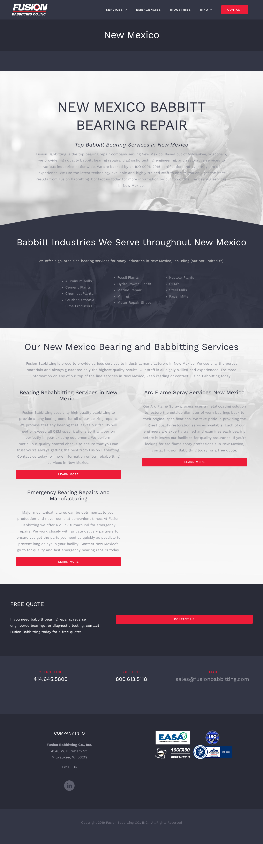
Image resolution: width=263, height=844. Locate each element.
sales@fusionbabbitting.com (212, 679)
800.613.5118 (131, 679)
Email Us (69, 767)
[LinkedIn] (69, 785)
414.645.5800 (50, 679)
